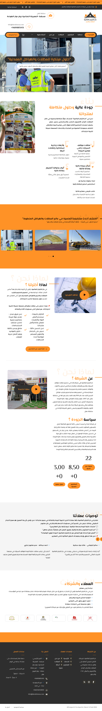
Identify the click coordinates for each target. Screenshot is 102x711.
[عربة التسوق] (23, 35)
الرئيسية (66, 658)
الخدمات (66, 662)
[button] (29, 7)
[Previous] (98, 539)
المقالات (57, 662)
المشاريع (66, 665)
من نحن (57, 658)
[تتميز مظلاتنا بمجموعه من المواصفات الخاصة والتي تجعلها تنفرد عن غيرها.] (90, 17)
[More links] (32, 35)
